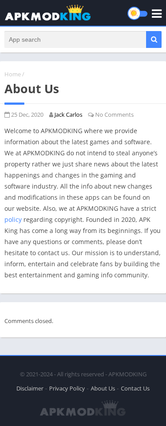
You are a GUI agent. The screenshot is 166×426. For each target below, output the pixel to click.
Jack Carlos (68, 114)
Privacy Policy (67, 388)
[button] (154, 39)
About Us (103, 388)
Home (12, 74)
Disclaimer (29, 388)
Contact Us (135, 388)
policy (13, 219)
